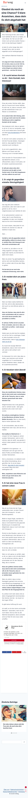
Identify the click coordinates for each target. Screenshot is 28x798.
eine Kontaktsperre (14, 132)
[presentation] (14, 713)
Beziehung (4, 6)
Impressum (21, 791)
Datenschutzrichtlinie (17, 789)
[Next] (24, 718)
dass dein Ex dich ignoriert (16, 465)
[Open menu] (25, 3)
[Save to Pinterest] (16, 652)
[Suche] (24, 742)
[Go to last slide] (4, 718)
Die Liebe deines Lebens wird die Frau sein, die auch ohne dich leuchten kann (13, 726)
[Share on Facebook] (7, 652)
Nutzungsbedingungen (10, 791)
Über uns (6, 789)
